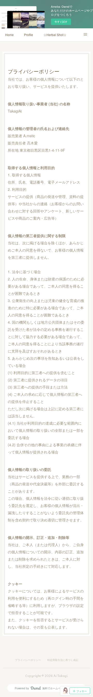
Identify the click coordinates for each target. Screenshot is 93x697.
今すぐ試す (61, 21)
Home (9, 34)
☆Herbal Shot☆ (54, 34)
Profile (28, 34)
